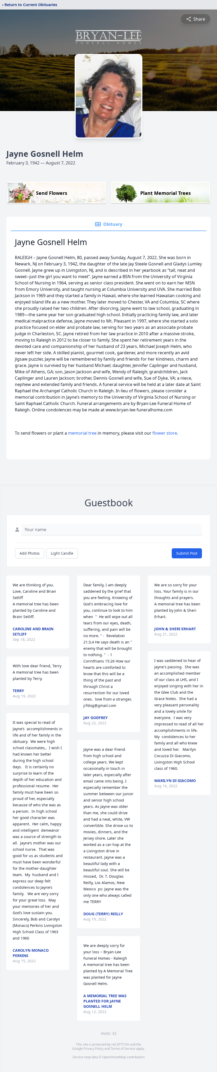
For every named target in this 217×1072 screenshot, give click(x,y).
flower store (164, 433)
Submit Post (186, 553)
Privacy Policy (93, 1048)
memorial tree (82, 433)
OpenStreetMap (114, 1057)
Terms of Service (123, 1048)
